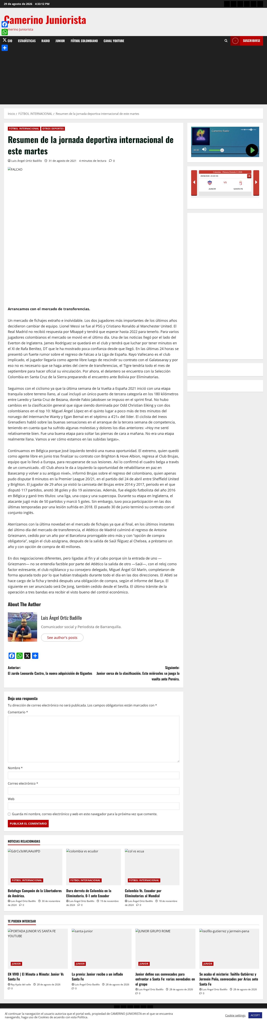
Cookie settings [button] (235, 1015)
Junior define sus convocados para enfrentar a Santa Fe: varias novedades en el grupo (165, 978)
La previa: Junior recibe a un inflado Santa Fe (97, 976)
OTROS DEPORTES (53, 128)
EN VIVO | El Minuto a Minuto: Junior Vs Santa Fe (36, 976)
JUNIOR (60, 40)
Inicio (8, 40)
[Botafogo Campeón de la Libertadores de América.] (35, 867)
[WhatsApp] (5, 32)
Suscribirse (251, 40)
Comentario (18, 712)
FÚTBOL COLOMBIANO (84, 40)
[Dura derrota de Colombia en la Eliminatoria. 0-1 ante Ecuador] (93, 867)
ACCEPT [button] (255, 1015)
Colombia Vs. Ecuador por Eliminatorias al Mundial (143, 893)
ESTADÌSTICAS (27, 40)
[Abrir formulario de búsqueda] (226, 40)
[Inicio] (227, 4)
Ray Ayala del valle (21, 984)
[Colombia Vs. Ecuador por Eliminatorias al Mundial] (152, 867)
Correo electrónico (23, 783)
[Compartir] (5, 48)
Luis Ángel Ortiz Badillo (26, 161)
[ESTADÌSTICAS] (234, 4)
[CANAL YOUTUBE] (260, 4)
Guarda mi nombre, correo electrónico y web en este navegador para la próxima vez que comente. (84, 814)
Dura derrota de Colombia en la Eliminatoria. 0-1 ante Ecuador (88, 893)
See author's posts (62, 637)
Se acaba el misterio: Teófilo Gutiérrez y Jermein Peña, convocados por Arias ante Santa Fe (228, 978)
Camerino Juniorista (45, 19)
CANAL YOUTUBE (114, 40)
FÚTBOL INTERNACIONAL (24, 128)
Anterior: (50, 670)
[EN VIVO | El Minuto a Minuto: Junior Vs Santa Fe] (38, 949)
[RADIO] (240, 4)
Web (11, 799)
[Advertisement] (133, 75)
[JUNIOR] (247, 4)
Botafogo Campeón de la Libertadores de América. (35, 893)
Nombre (15, 768)
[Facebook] (5, 24)
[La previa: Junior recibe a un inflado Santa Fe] (102, 949)
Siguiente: (138, 673)
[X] (5, 40)
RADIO (45, 40)
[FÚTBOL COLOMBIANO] (253, 4)
